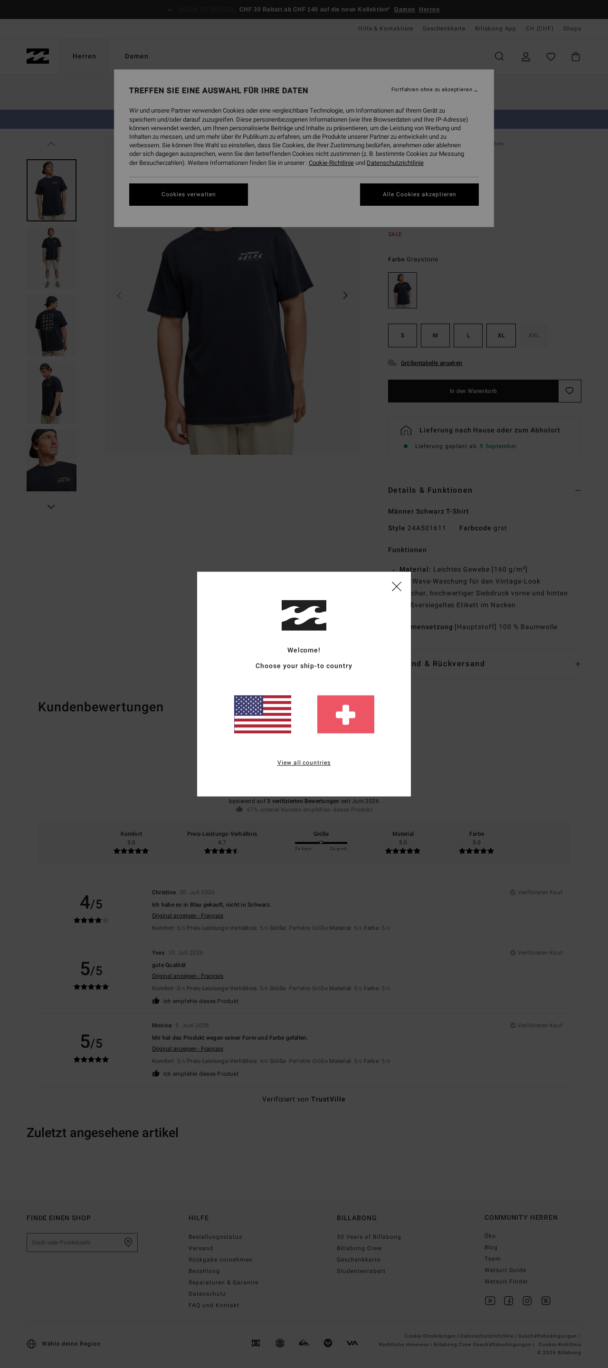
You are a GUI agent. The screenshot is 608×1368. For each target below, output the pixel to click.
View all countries (304, 762)
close (396, 586)
